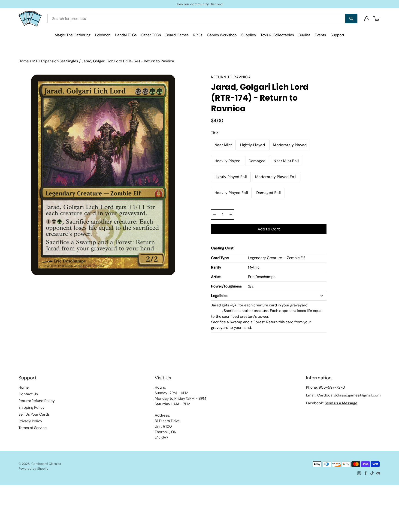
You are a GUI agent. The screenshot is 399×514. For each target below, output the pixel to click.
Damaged (257, 160)
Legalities (219, 295)
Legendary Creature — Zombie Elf (276, 257)
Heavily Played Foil (231, 192)
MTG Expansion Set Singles (55, 61)
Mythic (254, 267)
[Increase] (230, 214)
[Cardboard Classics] (30, 19)
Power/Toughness (226, 286)
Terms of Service (32, 427)
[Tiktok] (372, 473)
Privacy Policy (30, 421)
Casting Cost (222, 248)
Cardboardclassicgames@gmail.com (349, 395)
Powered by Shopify (33, 468)
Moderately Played (290, 144)
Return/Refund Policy (36, 400)
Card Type (220, 257)
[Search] (351, 18)
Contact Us (28, 394)
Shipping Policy (31, 407)
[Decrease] (214, 214)
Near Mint (223, 144)
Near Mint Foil (286, 160)
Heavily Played (228, 160)
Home (23, 61)
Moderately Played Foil (275, 176)
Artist (216, 276)
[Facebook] (365, 473)
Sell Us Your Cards (34, 414)
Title (214, 132)
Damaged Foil (268, 192)
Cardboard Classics (46, 464)
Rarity (216, 267)
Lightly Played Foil (231, 176)
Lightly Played (252, 144)
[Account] (366, 18)
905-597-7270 (332, 387)
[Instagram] (359, 473)
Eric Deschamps (261, 276)
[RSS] (378, 473)
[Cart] (377, 18)
